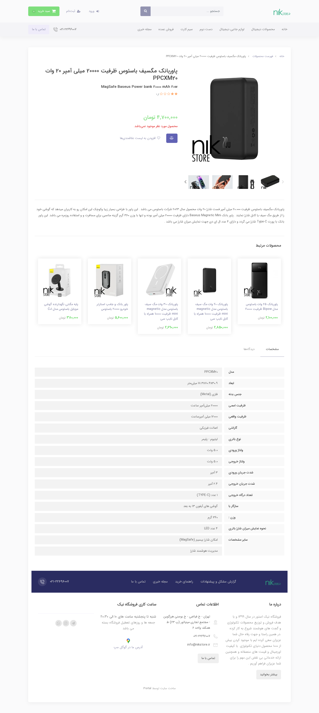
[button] (43, 11)
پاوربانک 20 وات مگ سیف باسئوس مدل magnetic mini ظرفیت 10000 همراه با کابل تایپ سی (211, 311)
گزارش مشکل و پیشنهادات (218, 581)
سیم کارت (187, 29)
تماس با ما (39, 29)
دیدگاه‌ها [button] (249, 349)
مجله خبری (144, 29)
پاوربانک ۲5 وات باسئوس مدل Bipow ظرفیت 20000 (261, 306)
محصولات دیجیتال (263, 29)
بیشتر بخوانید (268, 674)
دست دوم (206, 29)
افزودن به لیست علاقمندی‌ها (138, 138)
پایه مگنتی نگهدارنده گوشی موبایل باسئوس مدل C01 (61, 306)
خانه (284, 29)
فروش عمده (166, 29)
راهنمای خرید (184, 581)
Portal (147, 688)
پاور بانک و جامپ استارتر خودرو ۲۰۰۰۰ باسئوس (112, 306)
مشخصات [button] (272, 349)
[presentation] (283, 182)
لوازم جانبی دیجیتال (231, 29)
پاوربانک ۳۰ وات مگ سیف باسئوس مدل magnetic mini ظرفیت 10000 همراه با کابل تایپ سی (161, 311)
